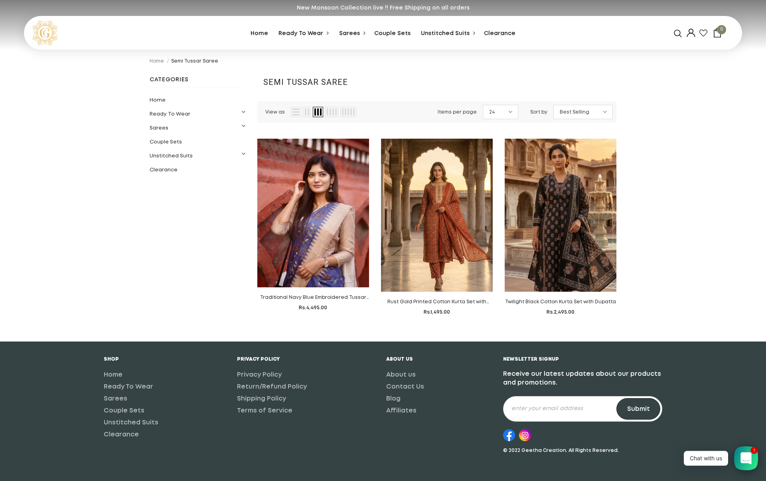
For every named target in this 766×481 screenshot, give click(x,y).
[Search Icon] (678, 33)
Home (157, 61)
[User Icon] (691, 32)
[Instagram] (525, 434)
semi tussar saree (194, 61)
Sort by (538, 112)
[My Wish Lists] (703, 33)
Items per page (457, 112)
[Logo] (62, 33)
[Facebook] (509, 434)
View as (275, 112)
